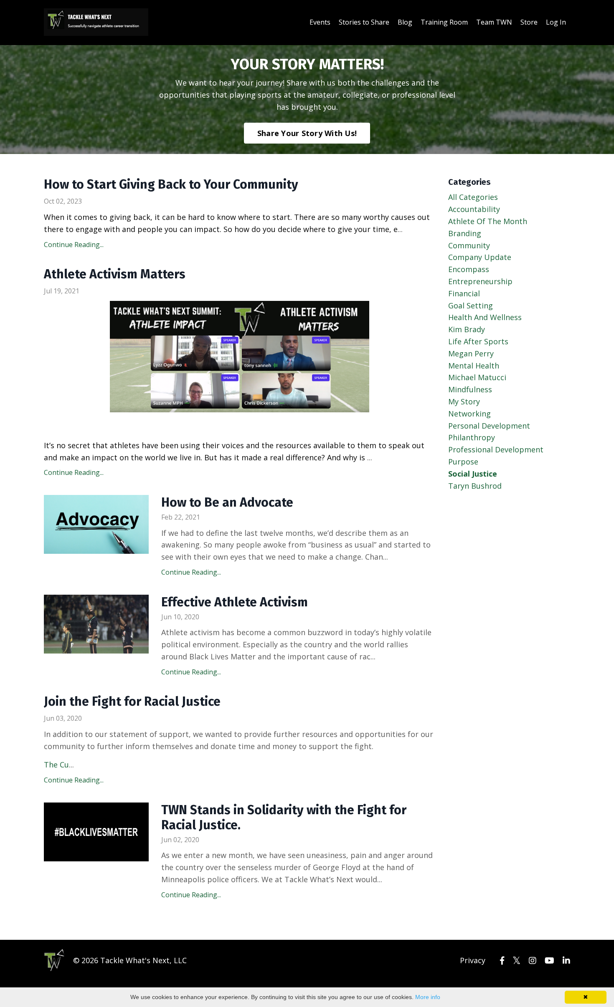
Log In (556, 22)
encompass (468, 269)
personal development (489, 426)
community (469, 245)
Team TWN (494, 22)
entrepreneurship (480, 281)
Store (529, 22)
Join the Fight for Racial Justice (132, 701)
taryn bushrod (475, 486)
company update (479, 257)
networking (469, 414)
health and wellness (485, 317)
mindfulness (470, 389)
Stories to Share (364, 22)
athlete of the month (487, 221)
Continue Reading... (74, 244)
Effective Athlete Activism (234, 602)
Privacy (472, 960)
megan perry (471, 353)
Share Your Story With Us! (307, 133)
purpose (463, 462)
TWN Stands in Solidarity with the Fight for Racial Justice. (283, 818)
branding (464, 233)
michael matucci (477, 377)
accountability (474, 209)
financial (464, 293)
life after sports (478, 341)
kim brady (466, 329)
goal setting (470, 305)
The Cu (56, 765)
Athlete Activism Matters (114, 274)
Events (320, 22)
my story (464, 401)
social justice (472, 474)
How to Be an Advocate (227, 502)
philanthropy (471, 437)
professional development (495, 449)
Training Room (444, 22)
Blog (405, 22)
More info (427, 997)
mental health (473, 366)
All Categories (473, 197)
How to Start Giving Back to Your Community (171, 184)
